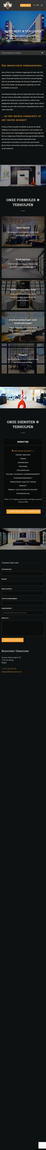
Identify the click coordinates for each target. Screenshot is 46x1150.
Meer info (25, 5)
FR (34, 5)
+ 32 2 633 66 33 (9, 669)
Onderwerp (7, 608)
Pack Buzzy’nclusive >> (23, 451)
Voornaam (7, 569)
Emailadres (7, 589)
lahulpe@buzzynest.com (12, 672)
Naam (5, 579)
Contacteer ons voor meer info (24, 511)
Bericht (6, 618)
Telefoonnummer (10, 599)
